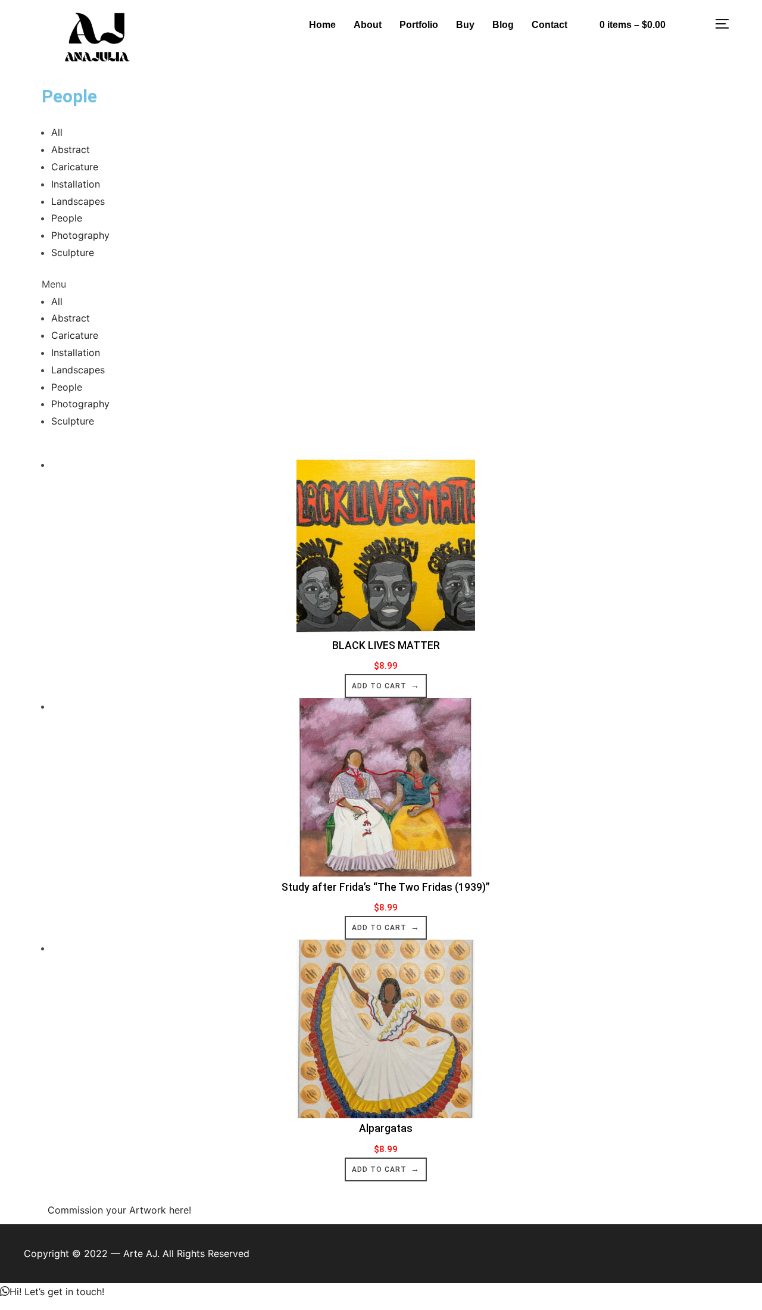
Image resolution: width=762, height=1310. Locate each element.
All (57, 132)
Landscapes (78, 201)
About (368, 25)
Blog (503, 25)
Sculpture (72, 252)
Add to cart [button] (379, 686)
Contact (549, 25)
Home (322, 25)
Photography (80, 235)
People (66, 218)
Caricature (74, 167)
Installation (75, 184)
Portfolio (418, 25)
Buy (465, 25)
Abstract (70, 149)
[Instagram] (693, 22)
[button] (381, 284)
